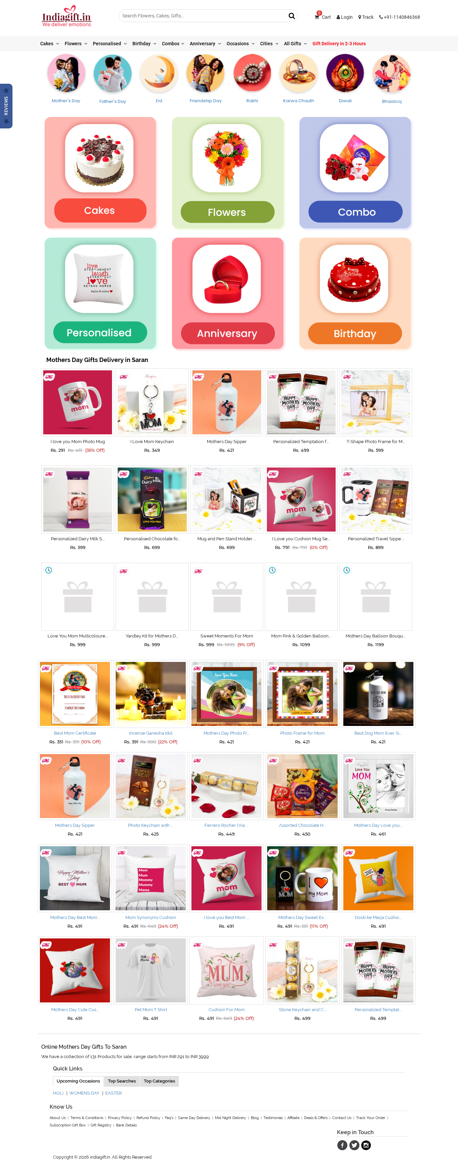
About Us (58, 1118)
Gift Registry (101, 1125)
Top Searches (122, 1081)
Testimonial (273, 1118)
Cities (267, 43)
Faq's (169, 1118)
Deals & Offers (316, 1118)
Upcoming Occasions (78, 1081)
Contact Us (341, 1118)
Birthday (142, 43)
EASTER (113, 1093)
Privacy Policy (120, 1118)
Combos (170, 43)
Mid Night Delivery (230, 1118)
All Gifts (293, 43)
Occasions (238, 43)
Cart (324, 17)
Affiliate (293, 1118)
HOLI (58, 1093)
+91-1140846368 (401, 17)
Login (346, 17)
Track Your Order (370, 1118)
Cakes (47, 43)
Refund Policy (148, 1118)
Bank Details (126, 1125)
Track (367, 17)
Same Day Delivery (194, 1118)
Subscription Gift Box (68, 1125)
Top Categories (159, 1081)
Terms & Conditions (86, 1118)
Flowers (73, 43)
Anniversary (203, 43)
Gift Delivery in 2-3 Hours (339, 43)
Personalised (107, 43)
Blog (255, 1118)
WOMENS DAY (84, 1093)
